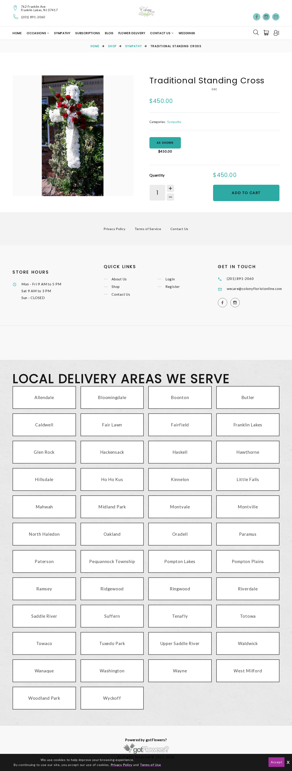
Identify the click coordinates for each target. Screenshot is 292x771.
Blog (109, 33)
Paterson (44, 561)
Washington (112, 670)
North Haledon (44, 534)
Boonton (180, 397)
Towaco (44, 643)
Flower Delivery (131, 33)
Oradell (180, 534)
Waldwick (248, 643)
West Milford (248, 670)
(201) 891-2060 (33, 17)
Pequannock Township (112, 561)
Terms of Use (150, 765)
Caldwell (44, 424)
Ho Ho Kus (112, 479)
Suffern (112, 616)
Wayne (180, 670)
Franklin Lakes (248, 424)
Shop (112, 46)
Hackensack (112, 452)
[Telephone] (15, 16)
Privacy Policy (114, 229)
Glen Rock (44, 452)
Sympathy (62, 33)
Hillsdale (44, 479)
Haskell (180, 452)
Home (17, 33)
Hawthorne (247, 452)
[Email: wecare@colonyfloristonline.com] (275, 16)
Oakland (112, 534)
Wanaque (44, 670)
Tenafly (180, 616)
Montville (248, 506)
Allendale (44, 397)
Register (172, 287)
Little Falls (248, 479)
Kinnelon (180, 479)
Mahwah (44, 506)
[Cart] (266, 33)
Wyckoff (112, 698)
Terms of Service (148, 229)
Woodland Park (44, 698)
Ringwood (180, 588)
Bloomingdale (112, 397)
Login (170, 279)
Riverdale (248, 588)
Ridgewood (112, 588)
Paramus (248, 534)
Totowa (248, 616)
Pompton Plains (248, 561)
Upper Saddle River (180, 643)
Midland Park (112, 506)
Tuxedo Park (112, 643)
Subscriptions (87, 33)
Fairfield (180, 424)
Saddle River (44, 616)
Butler (248, 397)
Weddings (187, 33)
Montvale (180, 506)
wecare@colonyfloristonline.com (254, 289)
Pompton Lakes (180, 561)
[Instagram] (266, 16)
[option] (73, 135)
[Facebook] (256, 16)
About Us (119, 279)
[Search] (256, 32)
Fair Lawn (112, 424)
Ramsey (44, 588)
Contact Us (160, 33)
